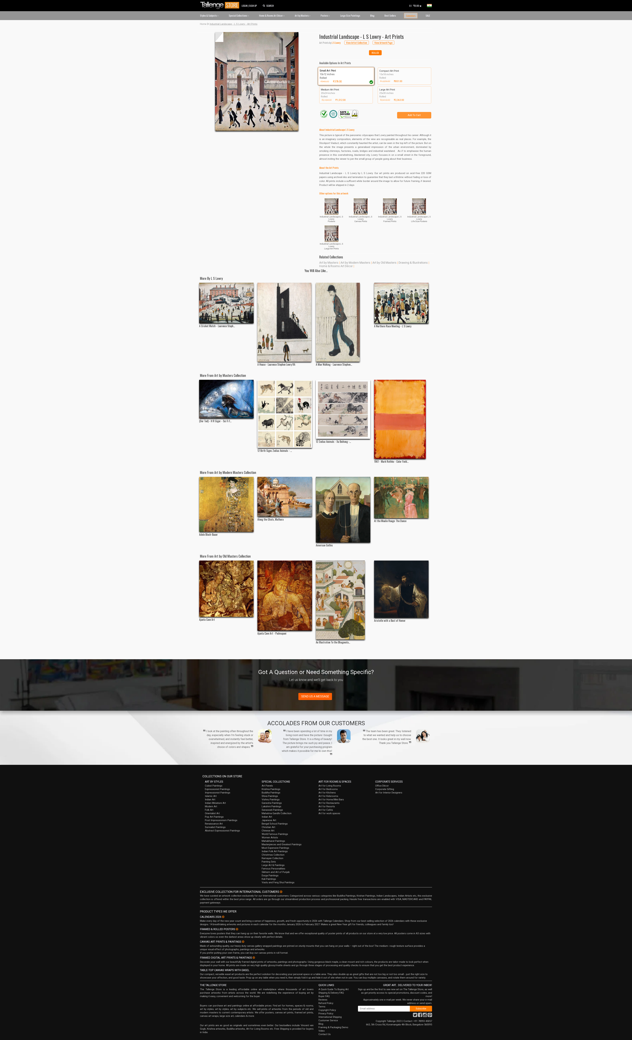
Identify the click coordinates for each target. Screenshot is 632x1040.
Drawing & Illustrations (413, 262)
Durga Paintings (270, 875)
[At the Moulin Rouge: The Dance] (401, 497)
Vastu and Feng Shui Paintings (278, 882)
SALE (428, 15)
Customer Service (328, 1020)
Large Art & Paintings (273, 865)
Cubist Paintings (213, 785)
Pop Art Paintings (214, 816)
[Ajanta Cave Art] (226, 589)
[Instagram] (425, 1015)
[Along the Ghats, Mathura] (284, 497)
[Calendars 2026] (223, 916)
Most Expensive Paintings (275, 847)
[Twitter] (415, 1015)
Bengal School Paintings (275, 823)
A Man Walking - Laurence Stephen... (334, 364)
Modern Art (211, 806)
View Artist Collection (356, 42)
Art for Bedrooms (328, 789)
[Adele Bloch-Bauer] (226, 504)
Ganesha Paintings (272, 803)
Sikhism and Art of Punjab (276, 872)
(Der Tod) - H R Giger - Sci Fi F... (215, 421)
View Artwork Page (383, 42)
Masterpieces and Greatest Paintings (282, 844)
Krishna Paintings (271, 789)
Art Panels (267, 785)
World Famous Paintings (275, 834)
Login (244, 5)
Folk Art (209, 809)
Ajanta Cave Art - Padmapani (271, 633)
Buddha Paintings (271, 792)
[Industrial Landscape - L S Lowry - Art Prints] (256, 81)
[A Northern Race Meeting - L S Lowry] (401, 303)
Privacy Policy (325, 1013)
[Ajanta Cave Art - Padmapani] (284, 596)
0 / (414, 5)
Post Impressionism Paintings (221, 820)
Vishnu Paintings (271, 799)
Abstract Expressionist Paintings (222, 830)
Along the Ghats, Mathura (270, 519)
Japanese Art (269, 820)
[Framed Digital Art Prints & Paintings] (254, 957)
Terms (321, 1006)
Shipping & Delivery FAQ (331, 992)
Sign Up (253, 5)
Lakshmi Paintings (271, 806)
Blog (372, 15)
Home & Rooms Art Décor (271, 15)
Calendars (410, 15)
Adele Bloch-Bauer (208, 534)
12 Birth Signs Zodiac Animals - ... (274, 450)
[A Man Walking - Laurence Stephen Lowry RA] (343, 322)
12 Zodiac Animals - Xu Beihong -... (333, 441)
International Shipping (330, 1016)
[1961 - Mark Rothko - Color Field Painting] (401, 419)
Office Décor (382, 785)
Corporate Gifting (384, 789)
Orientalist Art (212, 813)
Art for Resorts (326, 806)
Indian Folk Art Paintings (275, 851)
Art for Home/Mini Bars (331, 799)
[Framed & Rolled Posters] (237, 929)
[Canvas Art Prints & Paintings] (243, 941)
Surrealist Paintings (215, 827)
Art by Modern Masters (355, 262)
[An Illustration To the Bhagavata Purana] (343, 600)
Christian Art (268, 827)
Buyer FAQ (324, 996)
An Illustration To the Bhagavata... (333, 642)
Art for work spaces (329, 813)
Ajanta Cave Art (207, 619)
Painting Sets (269, 861)
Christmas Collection (273, 854)
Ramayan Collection (272, 858)
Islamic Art (211, 796)
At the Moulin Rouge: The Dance (390, 521)
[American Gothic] (343, 509)
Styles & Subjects (208, 15)
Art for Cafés (325, 809)
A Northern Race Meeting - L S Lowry (392, 326)
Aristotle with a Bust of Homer (390, 620)
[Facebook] (420, 1015)
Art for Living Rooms (329, 785)
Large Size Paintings (350, 15)
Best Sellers (390, 15)
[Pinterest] (430, 1015)
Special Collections (238, 15)
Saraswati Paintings (272, 809)
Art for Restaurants (329, 803)
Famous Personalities (273, 868)
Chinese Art (268, 830)
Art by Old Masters (384, 262)
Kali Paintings (269, 878)
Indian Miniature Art (215, 803)
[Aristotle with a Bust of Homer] (401, 589)
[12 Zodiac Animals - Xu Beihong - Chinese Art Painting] (343, 409)
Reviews (322, 999)
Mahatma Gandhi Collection (276, 813)
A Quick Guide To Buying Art (333, 989)
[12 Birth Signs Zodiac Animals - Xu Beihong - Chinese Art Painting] (284, 414)
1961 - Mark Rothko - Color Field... (391, 461)
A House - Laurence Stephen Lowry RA (276, 364)
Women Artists (270, 837)
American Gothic (324, 545)
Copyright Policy (327, 1010)
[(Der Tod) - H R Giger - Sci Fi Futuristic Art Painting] (226, 399)
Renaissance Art (214, 823)
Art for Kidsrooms (328, 796)
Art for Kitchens (327, 792)
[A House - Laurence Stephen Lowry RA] (284, 322)
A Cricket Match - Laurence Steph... (217, 326)
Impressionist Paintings (217, 792)
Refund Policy (325, 1003)
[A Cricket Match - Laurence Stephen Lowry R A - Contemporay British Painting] (226, 303)
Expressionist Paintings (217, 789)
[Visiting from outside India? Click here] (281, 891)
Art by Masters (302, 15)
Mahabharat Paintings (273, 841)
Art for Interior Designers (388, 792)
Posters (325, 15)
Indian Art (210, 799)
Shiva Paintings (270, 796)
